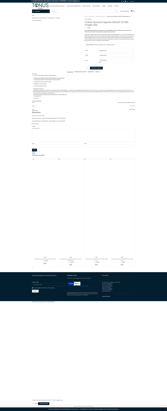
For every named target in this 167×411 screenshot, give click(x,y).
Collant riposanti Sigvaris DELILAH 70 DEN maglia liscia (122, 259)
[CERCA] (116, 11)
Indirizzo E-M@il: (35, 282)
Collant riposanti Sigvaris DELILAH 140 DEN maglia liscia (96, 259)
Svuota (100, 62)
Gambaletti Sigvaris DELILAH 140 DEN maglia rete (45, 259)
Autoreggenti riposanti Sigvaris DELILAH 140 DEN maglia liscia (70, 259)
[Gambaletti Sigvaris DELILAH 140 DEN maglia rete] (45, 207)
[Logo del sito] (40, 5)
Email (85, 143)
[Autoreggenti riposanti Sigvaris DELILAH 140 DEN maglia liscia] (70, 207)
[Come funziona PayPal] (74, 283)
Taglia (86, 55)
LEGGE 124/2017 (106, 296)
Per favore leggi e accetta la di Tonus (44, 287)
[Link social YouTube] (125, 1)
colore (86, 50)
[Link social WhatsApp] (127, 1)
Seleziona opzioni (43, 403)
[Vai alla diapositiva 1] (84, 267)
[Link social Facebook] (122, 1)
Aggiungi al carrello (96, 68)
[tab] (70, 71)
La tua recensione (36, 128)
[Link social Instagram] (123, 1)
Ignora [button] (165, 409)
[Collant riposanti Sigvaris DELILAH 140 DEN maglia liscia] (96, 207)
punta (86, 60)
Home (86, 16)
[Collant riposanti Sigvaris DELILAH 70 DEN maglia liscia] (122, 207)
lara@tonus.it (76, 1)
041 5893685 (62, 1)
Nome (33, 143)
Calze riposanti (91, 16)
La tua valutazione (35, 123)
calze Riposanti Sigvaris (100, 16)
